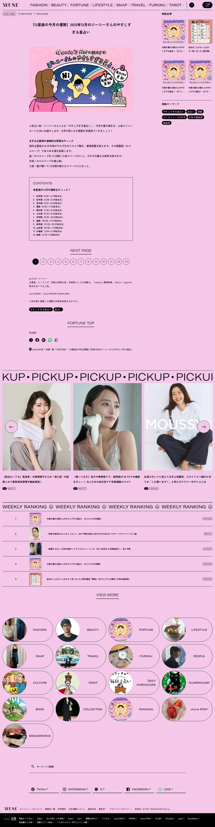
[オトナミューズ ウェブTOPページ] (11, 809)
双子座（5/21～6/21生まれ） (49, 203)
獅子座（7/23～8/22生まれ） (49, 210)
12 (119, 261)
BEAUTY (59, 5)
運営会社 (92, 809)
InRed (39, 818)
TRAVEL (138, 5)
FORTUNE (79, 5)
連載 (200, 111)
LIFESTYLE (103, 5)
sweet (70, 818)
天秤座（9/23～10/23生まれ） (50, 217)
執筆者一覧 (50, 809)
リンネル (105, 818)
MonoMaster (193, 818)
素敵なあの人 (91, 818)
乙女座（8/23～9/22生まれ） (49, 213)
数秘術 (166, 122)
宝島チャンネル (25, 818)
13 (126, 261)
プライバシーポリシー (119, 809)
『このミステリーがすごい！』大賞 (72, 822)
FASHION (39, 5)
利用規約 (62, 809)
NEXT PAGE (81, 250)
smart (180, 818)
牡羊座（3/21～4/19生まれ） (49, 196)
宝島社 (138, 809)
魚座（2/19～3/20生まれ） (48, 234)
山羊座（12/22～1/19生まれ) (49, 227)
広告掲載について (77, 809)
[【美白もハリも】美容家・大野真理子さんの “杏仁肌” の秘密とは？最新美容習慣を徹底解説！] (37, 426)
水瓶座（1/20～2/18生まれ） (49, 231)
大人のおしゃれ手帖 (54, 818)
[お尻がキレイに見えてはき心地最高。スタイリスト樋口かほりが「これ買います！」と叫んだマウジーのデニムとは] (178, 426)
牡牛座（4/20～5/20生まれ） (50, 199)
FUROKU (157, 5)
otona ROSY (119, 818)
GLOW (158, 818)
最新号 (102, 809)
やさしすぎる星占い (41, 309)
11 (111, 261)
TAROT (175, 5)
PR (4, 488)
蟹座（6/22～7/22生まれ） (49, 206)
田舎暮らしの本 (25, 822)
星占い (58, 309)
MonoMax (169, 818)
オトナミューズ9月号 (174, 117)
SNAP (121, 5)
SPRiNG (132, 818)
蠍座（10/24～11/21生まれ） (49, 220)
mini (79, 818)
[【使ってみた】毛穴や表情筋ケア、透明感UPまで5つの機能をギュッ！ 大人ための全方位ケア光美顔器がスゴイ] (107, 426)
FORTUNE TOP (81, 323)
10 (103, 261)
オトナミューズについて (31, 809)
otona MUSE (145, 818)
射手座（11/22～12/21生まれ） (50, 224)
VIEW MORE (107, 595)
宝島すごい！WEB (44, 822)
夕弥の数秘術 (196, 117)
